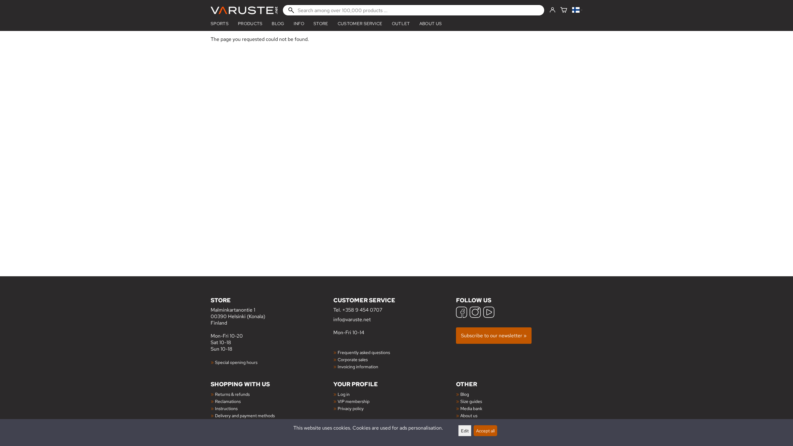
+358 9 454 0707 (362, 310)
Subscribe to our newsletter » (494, 335)
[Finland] (577, 10)
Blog (464, 394)
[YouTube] (488, 313)
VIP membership (354, 401)
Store (320, 23)
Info (299, 23)
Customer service (360, 23)
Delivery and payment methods (245, 415)
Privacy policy (351, 408)
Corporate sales (353, 359)
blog (278, 23)
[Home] (244, 10)
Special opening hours (236, 362)
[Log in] (552, 10)
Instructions (226, 408)
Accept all (485, 431)
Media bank (471, 408)
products (250, 23)
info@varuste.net (352, 319)
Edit (465, 431)
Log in (344, 394)
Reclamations (228, 401)
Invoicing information (358, 366)
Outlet (401, 23)
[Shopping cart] (563, 10)
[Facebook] (461, 313)
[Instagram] (475, 313)
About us (430, 23)
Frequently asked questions (364, 352)
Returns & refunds (232, 394)
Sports (220, 23)
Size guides (471, 401)
